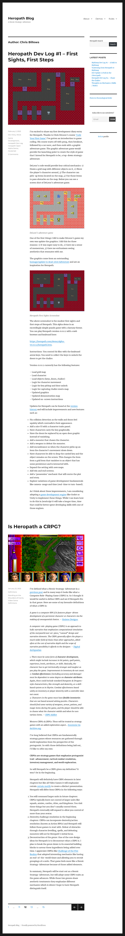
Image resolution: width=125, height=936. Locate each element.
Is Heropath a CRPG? (34, 526)
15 (44, 907)
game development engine (54, 494)
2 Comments (13, 154)
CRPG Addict (51, 715)
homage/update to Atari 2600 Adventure (49, 262)
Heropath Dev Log (15, 143)
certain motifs (44, 786)
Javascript (12, 151)
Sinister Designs (70, 619)
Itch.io (100, 137)
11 (20, 907)
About (86, 19)
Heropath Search (96, 41)
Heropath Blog (21, 18)
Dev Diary (12, 135)
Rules (111, 19)
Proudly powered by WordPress (34, 925)
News (19, 135)
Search (113, 44)
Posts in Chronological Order (101, 98)
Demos (99, 19)
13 (32, 907)
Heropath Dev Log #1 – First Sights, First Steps (43, 57)
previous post (36, 592)
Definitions (12, 592)
